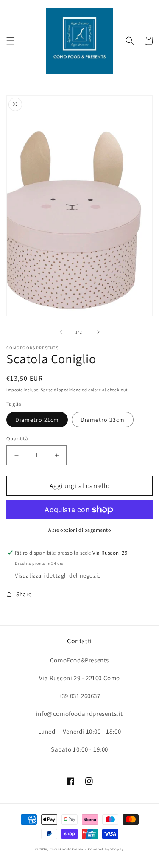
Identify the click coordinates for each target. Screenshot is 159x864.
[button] (10, 40)
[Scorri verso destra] (98, 332)
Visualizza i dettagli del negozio (58, 575)
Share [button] (24, 594)
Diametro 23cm (103, 420)
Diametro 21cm (37, 420)
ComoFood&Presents (68, 849)
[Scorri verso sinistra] (61, 332)
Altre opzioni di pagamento (79, 530)
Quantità (17, 438)
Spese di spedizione (61, 390)
